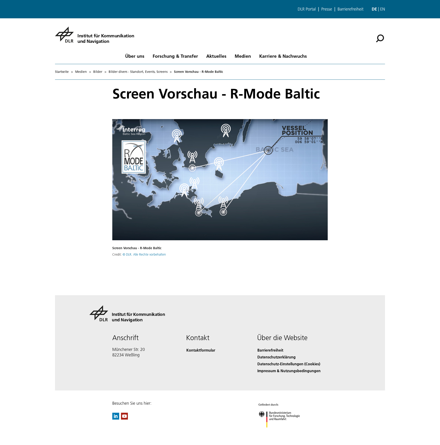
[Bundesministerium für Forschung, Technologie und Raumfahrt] (284, 432)
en (382, 9)
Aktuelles (216, 56)
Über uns (134, 56)
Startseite (62, 71)
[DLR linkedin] (115, 418)
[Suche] (380, 38)
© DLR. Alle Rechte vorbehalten (144, 254)
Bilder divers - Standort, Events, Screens (138, 71)
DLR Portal (307, 9)
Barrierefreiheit (350, 9)
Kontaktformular (200, 350)
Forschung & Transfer (175, 56)
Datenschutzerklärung (276, 357)
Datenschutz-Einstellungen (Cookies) (288, 363)
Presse (326, 9)
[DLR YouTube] (124, 418)
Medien (243, 56)
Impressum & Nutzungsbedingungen (289, 370)
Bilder (97, 71)
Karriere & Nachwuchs (283, 56)
